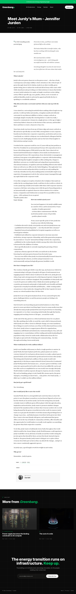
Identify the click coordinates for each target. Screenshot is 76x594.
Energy (39, 7)
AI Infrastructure (30, 7)
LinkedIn (24, 462)
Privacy (67, 590)
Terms (72, 590)
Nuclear (45, 7)
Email (28, 462)
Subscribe (69, 7)
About (51, 7)
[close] (74, 2)
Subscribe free (52, 576)
